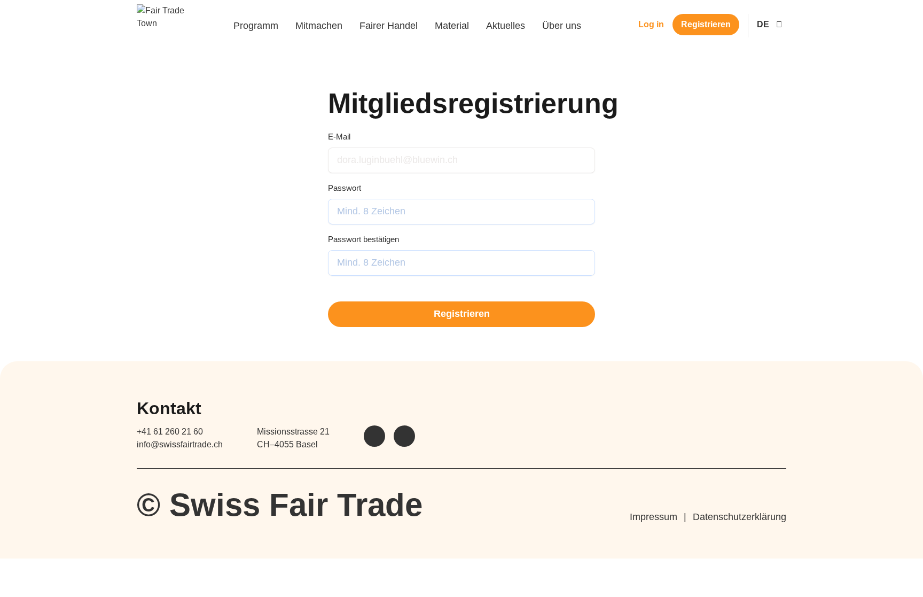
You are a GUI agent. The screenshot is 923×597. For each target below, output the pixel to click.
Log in (651, 24)
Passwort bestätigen (363, 239)
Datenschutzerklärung (739, 516)
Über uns (561, 25)
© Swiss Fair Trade (280, 505)
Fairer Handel (388, 25)
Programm (255, 25)
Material (452, 25)
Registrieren (706, 24)
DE (763, 24)
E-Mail (339, 136)
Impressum (653, 516)
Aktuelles (505, 25)
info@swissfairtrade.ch (180, 444)
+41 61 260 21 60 (170, 431)
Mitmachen (318, 25)
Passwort (344, 187)
